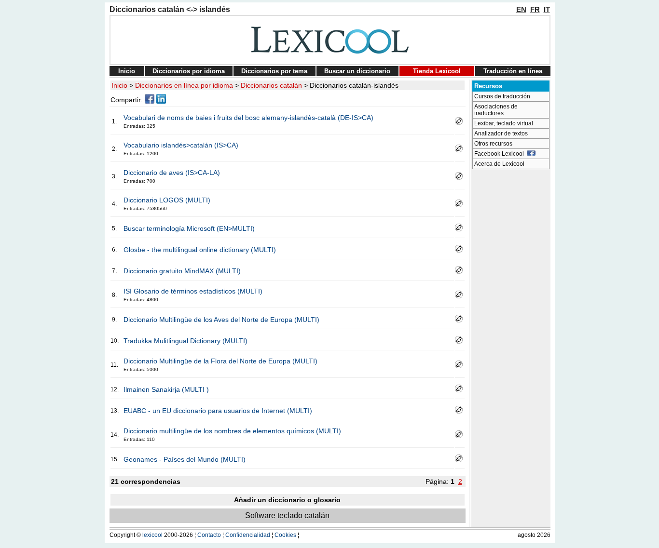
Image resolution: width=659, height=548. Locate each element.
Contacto (209, 535)
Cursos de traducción (502, 96)
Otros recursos (493, 143)
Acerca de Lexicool (499, 163)
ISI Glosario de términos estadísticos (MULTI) (193, 291)
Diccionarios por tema (274, 71)
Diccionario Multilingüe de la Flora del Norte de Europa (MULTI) (220, 361)
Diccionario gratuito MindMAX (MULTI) (182, 271)
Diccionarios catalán (271, 85)
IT (547, 9)
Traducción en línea (512, 71)
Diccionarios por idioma (188, 71)
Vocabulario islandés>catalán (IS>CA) (181, 145)
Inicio (126, 71)
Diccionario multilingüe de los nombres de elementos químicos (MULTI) (232, 431)
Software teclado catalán (287, 515)
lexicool (152, 535)
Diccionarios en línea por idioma (184, 85)
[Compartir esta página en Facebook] (149, 101)
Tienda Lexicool (437, 71)
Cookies (285, 535)
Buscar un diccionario (357, 71)
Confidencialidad (247, 535)
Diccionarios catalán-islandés (354, 85)
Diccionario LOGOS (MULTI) (167, 200)
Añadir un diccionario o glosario (287, 500)
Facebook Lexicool (500, 153)
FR (535, 9)
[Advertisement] (510, 318)
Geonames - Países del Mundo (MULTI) (185, 459)
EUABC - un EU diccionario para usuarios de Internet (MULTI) (218, 410)
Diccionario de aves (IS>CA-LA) (172, 172)
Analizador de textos (501, 133)
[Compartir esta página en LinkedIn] (161, 101)
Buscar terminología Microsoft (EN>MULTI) (189, 228)
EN (521, 9)
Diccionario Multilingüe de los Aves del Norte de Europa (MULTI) (221, 319)
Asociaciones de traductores (496, 110)
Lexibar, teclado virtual (503, 123)
